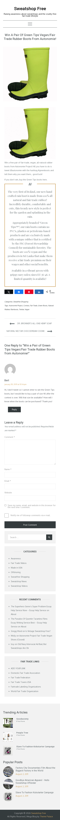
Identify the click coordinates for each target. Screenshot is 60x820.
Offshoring (16, 572)
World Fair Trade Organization (24, 691)
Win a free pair (11, 162)
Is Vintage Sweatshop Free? (38, 631)
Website (8, 492)
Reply (14, 409)
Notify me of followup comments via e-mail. (30, 515)
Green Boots (42, 306)
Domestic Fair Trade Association (25, 673)
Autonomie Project (23, 166)
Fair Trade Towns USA (21, 682)
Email (7, 481)
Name (7, 469)
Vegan (27, 309)
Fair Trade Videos (19, 563)
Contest (26, 306)
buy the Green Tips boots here (33, 179)
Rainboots (14, 309)
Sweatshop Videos (19, 586)
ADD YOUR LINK (18, 668)
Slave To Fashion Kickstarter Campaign (35, 792)
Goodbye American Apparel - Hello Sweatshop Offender (32, 781)
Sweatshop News (19, 581)
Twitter (21, 309)
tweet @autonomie (13, 170)
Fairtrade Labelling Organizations (26, 686)
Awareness (16, 558)
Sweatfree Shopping (20, 302)
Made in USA (16, 567)
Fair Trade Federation (20, 677)
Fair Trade (33, 306)
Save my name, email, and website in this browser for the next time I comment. (32, 506)
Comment (9, 437)
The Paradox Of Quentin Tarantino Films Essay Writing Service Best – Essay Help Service (29, 623)
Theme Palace (46, 816)
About (13, 614)
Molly (13, 635)
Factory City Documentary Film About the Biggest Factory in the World (35, 769)
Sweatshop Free (30, 8)
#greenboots (44, 170)
